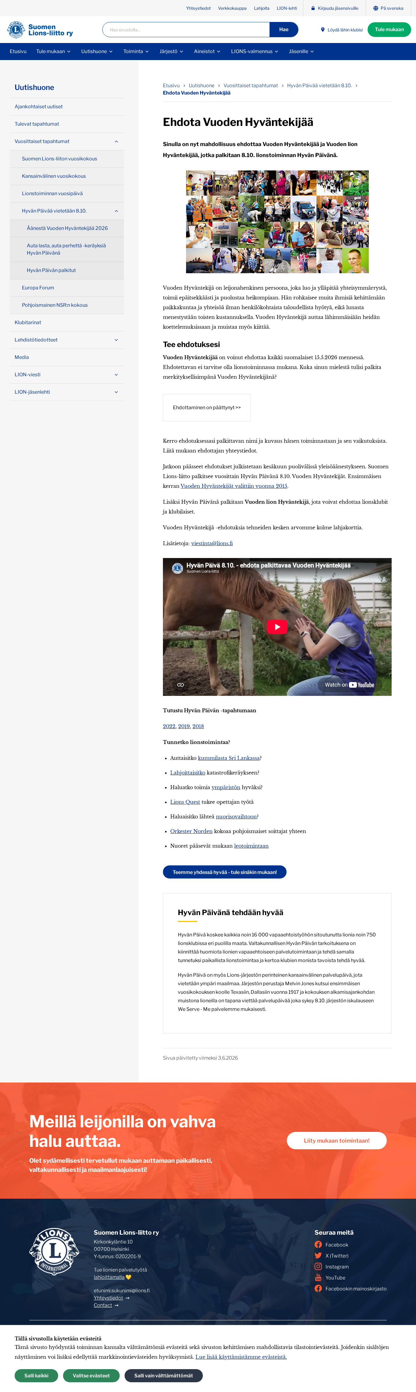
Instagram (337, 1267)
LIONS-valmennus (252, 51)
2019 (184, 726)
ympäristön (226, 787)
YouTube (335, 1278)
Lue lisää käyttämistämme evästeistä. (241, 1357)
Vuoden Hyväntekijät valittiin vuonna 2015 (234, 486)
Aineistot (204, 51)
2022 (169, 726)
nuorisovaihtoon (236, 817)
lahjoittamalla (109, 1277)
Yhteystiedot (198, 8)
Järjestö (169, 51)
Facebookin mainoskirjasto (356, 1289)
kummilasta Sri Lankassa (229, 758)
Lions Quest (185, 802)
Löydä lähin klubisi (345, 29)
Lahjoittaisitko (187, 773)
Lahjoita (262, 8)
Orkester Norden (191, 831)
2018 (198, 726)
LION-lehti (287, 8)
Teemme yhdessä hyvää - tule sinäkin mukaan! (225, 872)
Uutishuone (94, 51)
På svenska (392, 8)
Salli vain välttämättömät (163, 1376)
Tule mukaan (389, 29)
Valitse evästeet (91, 1376)
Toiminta (133, 51)
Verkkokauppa (232, 8)
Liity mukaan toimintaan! (337, 1140)
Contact (103, 1305)
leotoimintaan (251, 846)
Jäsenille (298, 51)
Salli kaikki (36, 1376)
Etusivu (18, 51)
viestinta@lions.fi (212, 543)
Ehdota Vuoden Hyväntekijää (197, 93)
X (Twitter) (337, 1256)
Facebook (337, 1245)
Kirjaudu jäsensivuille (338, 8)
